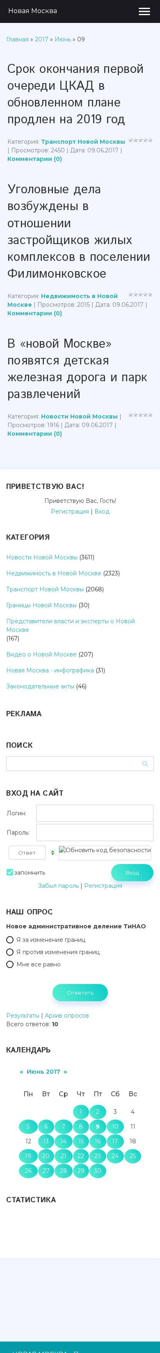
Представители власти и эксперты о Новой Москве (70, 626)
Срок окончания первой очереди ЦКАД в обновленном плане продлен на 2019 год (75, 95)
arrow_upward (141, 1334)
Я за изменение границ (50, 939)
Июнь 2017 (43, 1071)
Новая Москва (32, 11)
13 (46, 1141)
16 (98, 1141)
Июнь (63, 39)
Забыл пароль (58, 885)
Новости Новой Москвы (79, 416)
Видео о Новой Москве (41, 654)
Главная (17, 39)
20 (46, 1156)
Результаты (22, 1015)
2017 (41, 39)
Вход (102, 511)
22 (81, 1156)
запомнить (29, 872)
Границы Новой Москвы (41, 605)
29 (81, 1170)
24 (115, 1156)
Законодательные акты (40, 686)
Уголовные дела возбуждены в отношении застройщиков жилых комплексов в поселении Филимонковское (79, 232)
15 (81, 1141)
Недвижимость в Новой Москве (53, 573)
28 (63, 1170)
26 (28, 1170)
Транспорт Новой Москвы (83, 141)
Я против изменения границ (58, 952)
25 (133, 1156)
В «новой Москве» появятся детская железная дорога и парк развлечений (77, 369)
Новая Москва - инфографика (50, 670)
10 (115, 1126)
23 (97, 1156)
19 (28, 1156)
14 (63, 1141)
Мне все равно (38, 964)
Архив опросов (67, 1015)
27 (46, 1170)
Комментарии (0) (34, 159)
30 (97, 1170)
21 (63, 1156)
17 (115, 1141)
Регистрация (70, 511)
